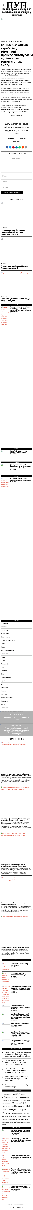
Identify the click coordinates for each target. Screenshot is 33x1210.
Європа (6, 1094)
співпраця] (13, 1122)
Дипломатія (25, 1097)
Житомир (5, 633)
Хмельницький (7, 698)
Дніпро (4, 627)
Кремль (28, 1100)
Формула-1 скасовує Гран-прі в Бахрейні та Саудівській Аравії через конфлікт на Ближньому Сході (21, 989)
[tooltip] (7, 147)
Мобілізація (7, 1103)
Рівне (3, 674)
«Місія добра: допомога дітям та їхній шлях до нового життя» (21, 1156)
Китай (20, 1100)
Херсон (4, 694)
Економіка (5, 1100)
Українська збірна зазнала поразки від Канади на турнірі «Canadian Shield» (20, 1033)
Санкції (11, 1109)
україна (19, 1122)
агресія (14, 1113)
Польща (8, 1106)
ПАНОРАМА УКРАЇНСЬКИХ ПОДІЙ (16, 1205)
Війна (5, 1097)
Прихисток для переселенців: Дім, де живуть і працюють (15, 299)
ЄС (3, 1094)
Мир (3, 1103)
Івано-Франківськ (8, 640)
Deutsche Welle (13, 75)
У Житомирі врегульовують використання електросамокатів (20, 479)
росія (8, 1122)
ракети (4, 1122)
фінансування (26, 1122)
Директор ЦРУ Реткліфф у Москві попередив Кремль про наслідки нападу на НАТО (15, 819)
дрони (10, 1116)
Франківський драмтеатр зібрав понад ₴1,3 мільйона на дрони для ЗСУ (20, 1187)
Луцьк (3, 657)
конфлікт (5, 1119)
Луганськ (4, 654)
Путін (12, 1106)
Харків (3, 691)
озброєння (12, 1119)
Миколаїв (5, 664)
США (4, 1109)
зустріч (28, 1116)
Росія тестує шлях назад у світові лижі (19, 964)
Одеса (3, 667)
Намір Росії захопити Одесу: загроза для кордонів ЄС (19, 451)
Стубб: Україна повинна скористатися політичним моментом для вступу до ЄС (13, 865)
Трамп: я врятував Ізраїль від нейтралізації (15, 947)
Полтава (4, 671)
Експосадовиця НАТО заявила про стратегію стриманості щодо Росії (15, 903)
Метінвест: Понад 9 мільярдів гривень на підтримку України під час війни (20, 1131)
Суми (3, 681)
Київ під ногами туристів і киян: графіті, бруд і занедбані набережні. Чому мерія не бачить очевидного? (20, 309)
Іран (9, 1094)
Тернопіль (5, 684)
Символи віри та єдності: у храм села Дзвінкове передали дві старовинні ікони (21, 1140)
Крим (3, 647)
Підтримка (19, 1105)
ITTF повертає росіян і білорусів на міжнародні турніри (18, 974)
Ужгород (4, 687)
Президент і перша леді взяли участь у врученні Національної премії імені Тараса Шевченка (21, 1170)
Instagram (16, 142)
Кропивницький (7, 650)
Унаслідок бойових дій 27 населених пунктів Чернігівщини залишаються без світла (20, 466)
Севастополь (6, 677)
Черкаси (4, 701)
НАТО (12, 1103)
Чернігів (4, 708)
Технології (18, 1110)
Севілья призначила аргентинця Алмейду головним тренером (20, 1007)
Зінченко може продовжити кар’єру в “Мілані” (20, 1024)
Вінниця (4, 623)
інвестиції (4, 1124)
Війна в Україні (11, 1098)
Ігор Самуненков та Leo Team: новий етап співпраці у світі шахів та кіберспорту (20, 1042)
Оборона (23, 1102)
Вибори (23, 1094)
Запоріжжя (5, 637)
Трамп (24, 1109)
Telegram (23, 138)
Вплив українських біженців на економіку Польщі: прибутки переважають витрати (13, 232)
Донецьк (4, 630)
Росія (27, 1105)
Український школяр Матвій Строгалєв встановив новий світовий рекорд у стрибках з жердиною (20, 1016)
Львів (3, 660)
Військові (17, 1098)
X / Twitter (10, 138)
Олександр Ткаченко (16, 41)
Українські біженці (16, 116)
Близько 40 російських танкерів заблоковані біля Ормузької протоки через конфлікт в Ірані (16, 774)
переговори (21, 1119)
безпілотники (19, 1113)
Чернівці (4, 704)
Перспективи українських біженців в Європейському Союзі (15, 267)
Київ (3, 644)
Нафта (17, 1103)
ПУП (3, 1106)
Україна (6, 1113)
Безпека (16, 1093)
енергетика (22, 1116)
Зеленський (13, 1100)
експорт (15, 1116)
